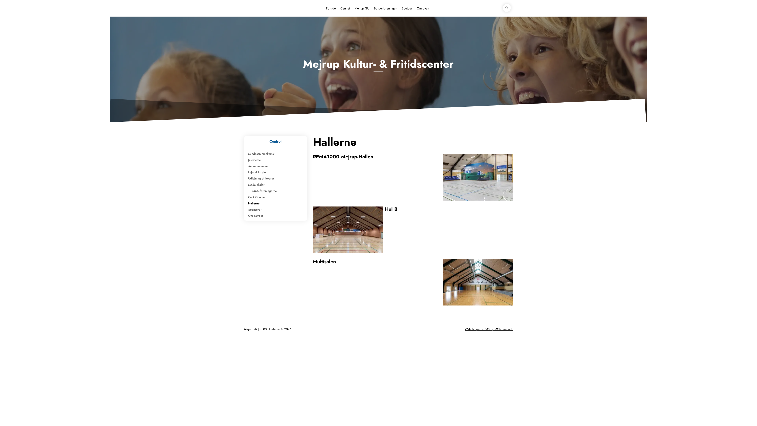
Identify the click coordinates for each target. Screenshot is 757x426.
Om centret (255, 216)
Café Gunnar (256, 197)
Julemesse (254, 160)
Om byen (423, 8)
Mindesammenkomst (261, 154)
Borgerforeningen (385, 8)
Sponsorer (255, 209)
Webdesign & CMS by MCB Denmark (489, 329)
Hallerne (253, 203)
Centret (345, 8)
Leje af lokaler (257, 172)
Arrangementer (258, 166)
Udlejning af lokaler (261, 178)
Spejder (407, 8)
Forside (331, 8)
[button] (507, 8)
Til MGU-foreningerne (262, 191)
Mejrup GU (362, 8)
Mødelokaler (256, 185)
